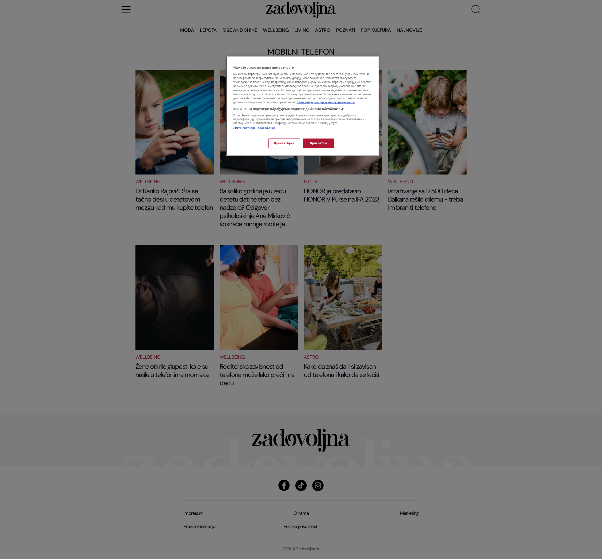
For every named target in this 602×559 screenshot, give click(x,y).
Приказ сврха (284, 143)
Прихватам (318, 143)
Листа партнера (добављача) (254, 128)
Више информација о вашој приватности (326, 102)
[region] (302, 106)
